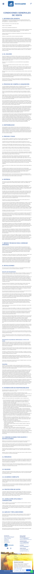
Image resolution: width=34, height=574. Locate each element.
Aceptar (29, 570)
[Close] (31, 561)
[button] (3, 4)
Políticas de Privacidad (7, 570)
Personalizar (17, 570)
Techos (15, 556)
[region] (22, 566)
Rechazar (23, 570)
